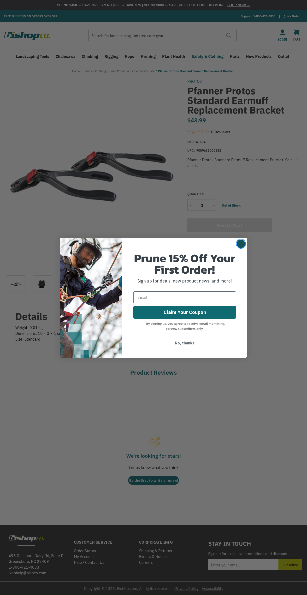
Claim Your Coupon (185, 312)
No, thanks (185, 343)
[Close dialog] (241, 244)
